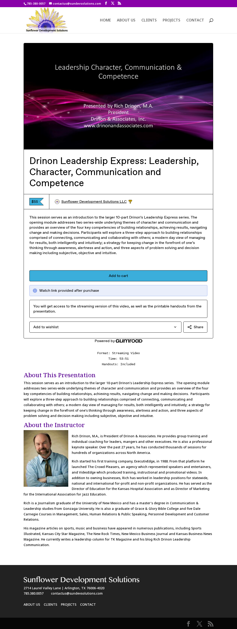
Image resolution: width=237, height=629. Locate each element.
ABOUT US (126, 20)
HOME (105, 20)
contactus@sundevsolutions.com (77, 593)
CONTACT (195, 20)
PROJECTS (171, 20)
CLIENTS (149, 20)
